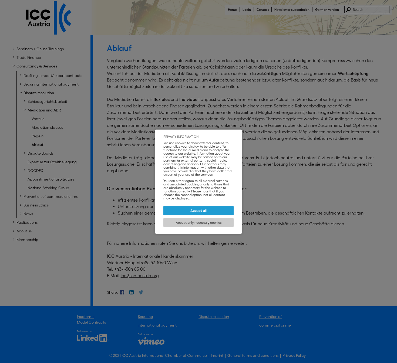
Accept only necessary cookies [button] (198, 222)
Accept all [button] (198, 211)
